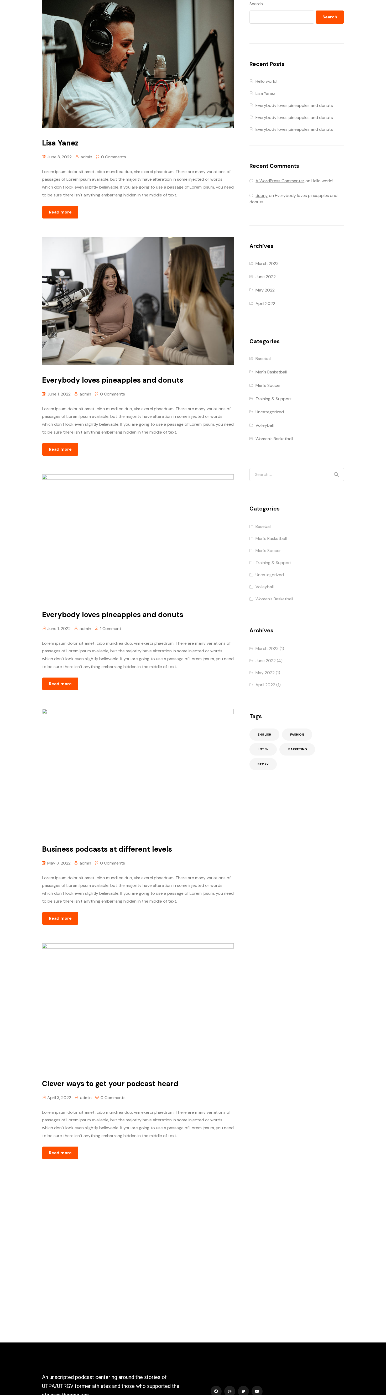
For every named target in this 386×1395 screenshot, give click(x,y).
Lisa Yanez (265, 93)
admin (86, 157)
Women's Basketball (274, 438)
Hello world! (266, 81)
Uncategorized (269, 412)
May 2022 (265, 290)
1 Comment (110, 628)
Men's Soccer (268, 385)
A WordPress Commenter (279, 181)
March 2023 (267, 263)
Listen (263, 749)
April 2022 (265, 303)
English (264, 734)
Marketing (297, 749)
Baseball (263, 358)
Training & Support (273, 399)
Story (263, 764)
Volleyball (264, 425)
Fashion (297, 734)
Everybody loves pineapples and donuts (294, 105)
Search (256, 4)
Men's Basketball (271, 372)
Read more (60, 212)
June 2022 (265, 276)
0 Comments (113, 157)
